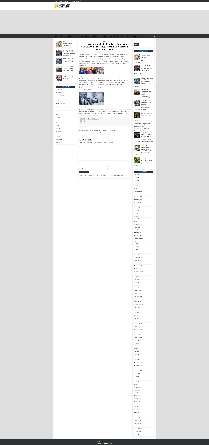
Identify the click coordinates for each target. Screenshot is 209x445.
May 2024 (136, 249)
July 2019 (136, 404)
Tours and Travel (114, 36)
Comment (82, 145)
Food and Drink (68, 36)
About (61, 1)
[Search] (154, 36)
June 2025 (136, 213)
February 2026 (138, 191)
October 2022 (137, 301)
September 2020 (138, 370)
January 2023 (137, 293)
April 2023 (136, 285)
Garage (58, 106)
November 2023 (138, 265)
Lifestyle (95, 36)
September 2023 (138, 271)
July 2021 (136, 343)
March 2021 (137, 354)
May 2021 (136, 348)
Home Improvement (85, 36)
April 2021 (136, 351)
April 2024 (136, 252)
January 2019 (137, 420)
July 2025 (136, 210)
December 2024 (138, 230)
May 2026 (136, 183)
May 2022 (136, 315)
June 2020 (136, 379)
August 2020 (137, 373)
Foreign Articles (60, 103)
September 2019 (138, 398)
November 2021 (138, 332)
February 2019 (138, 417)
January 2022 (137, 326)
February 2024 (138, 257)
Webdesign (59, 139)
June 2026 (136, 180)
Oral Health (59, 120)
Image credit (82, 76)
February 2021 (138, 357)
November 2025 (138, 199)
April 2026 (136, 185)
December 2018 (138, 423)
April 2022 (136, 318)
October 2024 (137, 235)
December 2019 (138, 393)
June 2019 (136, 406)
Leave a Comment (112, 52)
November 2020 (138, 365)
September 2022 (138, 304)
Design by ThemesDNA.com (104, 443)
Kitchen (58, 114)
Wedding (134, 36)
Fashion (58, 98)
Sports (122, 36)
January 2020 (137, 390)
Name (81, 163)
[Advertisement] (104, 22)
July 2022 (136, 310)
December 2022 (138, 296)
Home (56, 1)
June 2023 (136, 279)
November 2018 (138, 426)
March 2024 (137, 254)
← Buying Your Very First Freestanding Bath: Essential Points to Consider (97, 130)
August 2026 (137, 174)
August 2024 (137, 241)
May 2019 (136, 409)
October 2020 (137, 368)
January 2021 (137, 359)
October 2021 (137, 334)
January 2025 (137, 227)
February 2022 (138, 323)
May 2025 (136, 216)
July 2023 (136, 276)
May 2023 (136, 282)
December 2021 (138, 329)
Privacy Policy (76, 1)
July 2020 (136, 376)
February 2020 (138, 387)
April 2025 (136, 218)
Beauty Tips (59, 89)
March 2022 (137, 321)
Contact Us (67, 1)
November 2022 (138, 299)
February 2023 (138, 290)
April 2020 (137, 381)
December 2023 (138, 263)
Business (58, 92)
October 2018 (137, 428)
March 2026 (137, 188)
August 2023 (137, 274)
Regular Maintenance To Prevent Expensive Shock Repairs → (115, 132)
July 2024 (136, 243)
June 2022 (136, 312)
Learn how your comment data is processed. (111, 175)
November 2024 (138, 232)
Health (75, 36)
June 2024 (136, 246)
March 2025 (137, 221)
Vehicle (128, 36)
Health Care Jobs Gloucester (99, 61)
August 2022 (137, 307)
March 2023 (137, 287)
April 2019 (136, 412)
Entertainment (60, 95)
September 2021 (138, 337)
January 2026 (137, 194)
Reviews (58, 122)
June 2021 (136, 346)
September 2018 (138, 431)
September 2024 (138, 238)
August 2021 (137, 340)
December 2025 (138, 196)
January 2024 (137, 260)
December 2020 (138, 362)
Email (81, 166)
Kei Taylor (96, 52)
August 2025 (137, 207)
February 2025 (138, 224)
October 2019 (137, 395)
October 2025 (137, 202)
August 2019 (137, 401)
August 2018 (137, 434)
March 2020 (137, 384)
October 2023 (137, 268)
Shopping (58, 125)
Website (81, 169)
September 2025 (138, 205)
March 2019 (137, 415)
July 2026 (136, 177)
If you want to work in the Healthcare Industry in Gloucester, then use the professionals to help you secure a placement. (104, 47)
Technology (103, 36)
